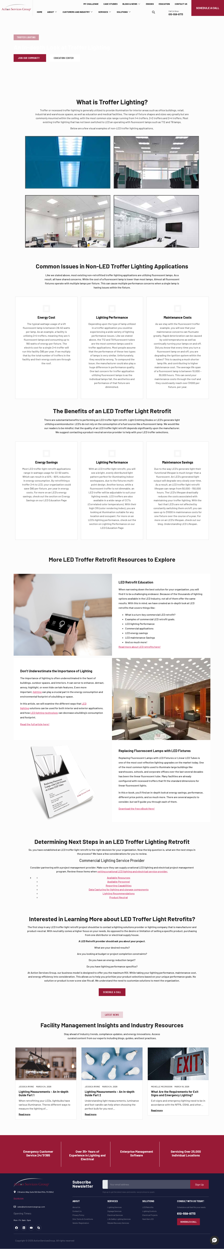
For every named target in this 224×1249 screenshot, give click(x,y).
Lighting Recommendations (119, 893)
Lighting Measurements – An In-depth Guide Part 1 (43, 1093)
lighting (37, 691)
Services (103, 12)
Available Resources (118, 877)
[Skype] (38, 1227)
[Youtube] (31, 1227)
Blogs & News (129, 4)
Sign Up (199, 1184)
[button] (26, 37)
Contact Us (181, 4)
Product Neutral (118, 897)
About (50, 12)
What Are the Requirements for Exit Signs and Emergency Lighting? (174, 1093)
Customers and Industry (76, 12)
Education (164, 4)
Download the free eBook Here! (137, 808)
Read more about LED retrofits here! (140, 646)
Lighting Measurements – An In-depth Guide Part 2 (109, 1093)
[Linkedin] (24, 1227)
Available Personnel (118, 881)
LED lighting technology (44, 712)
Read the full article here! (34, 724)
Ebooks (150, 4)
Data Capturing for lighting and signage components (119, 889)
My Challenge (91, 4)
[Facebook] (16, 1227)
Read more (24, 1114)
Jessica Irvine (26, 1087)
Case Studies (110, 4)
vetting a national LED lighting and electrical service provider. (132, 871)
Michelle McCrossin (161, 1087)
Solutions (122, 12)
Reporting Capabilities (119, 885)
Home (39, 12)
